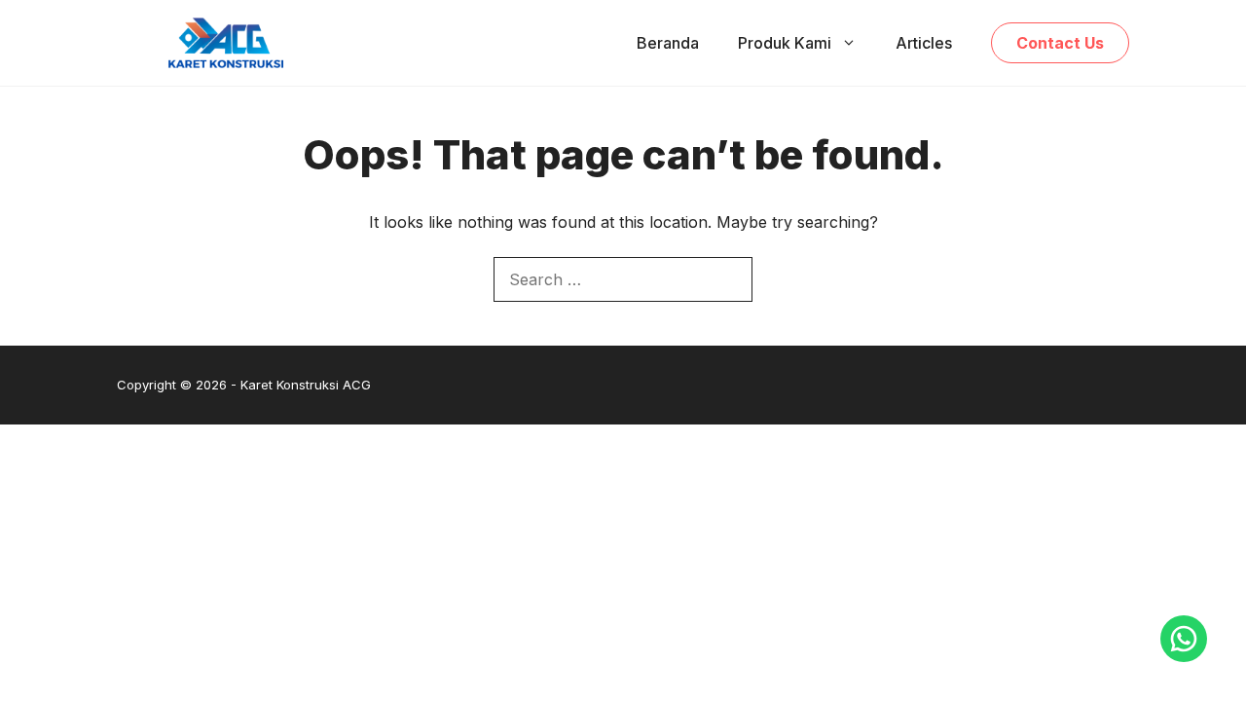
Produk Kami (784, 43)
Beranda (668, 43)
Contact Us (1060, 43)
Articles (924, 43)
